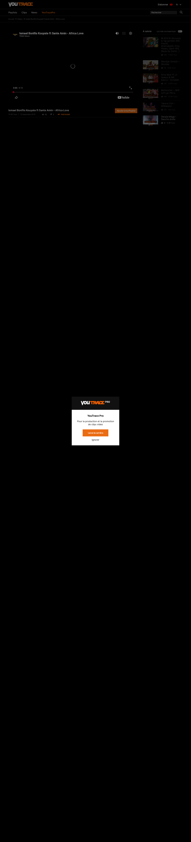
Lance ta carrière (95, 433)
